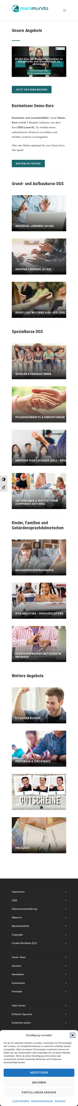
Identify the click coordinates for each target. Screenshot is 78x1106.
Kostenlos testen (21, 1022)
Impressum (60, 1101)
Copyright (17, 934)
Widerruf (17, 917)
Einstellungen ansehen (39, 1092)
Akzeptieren (39, 1072)
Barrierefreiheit (20, 926)
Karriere (16, 965)
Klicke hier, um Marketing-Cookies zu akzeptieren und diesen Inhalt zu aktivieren (39, 61)
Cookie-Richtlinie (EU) (24, 943)
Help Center (19, 1005)
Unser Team (19, 957)
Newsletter (18, 974)
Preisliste (17, 991)
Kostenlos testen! (28, 163)
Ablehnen (39, 1082)
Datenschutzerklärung (42, 1101)
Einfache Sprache (22, 1014)
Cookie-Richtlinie (20, 1101)
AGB (14, 900)
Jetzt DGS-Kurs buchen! (32, 89)
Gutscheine (18, 983)
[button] (72, 1035)
